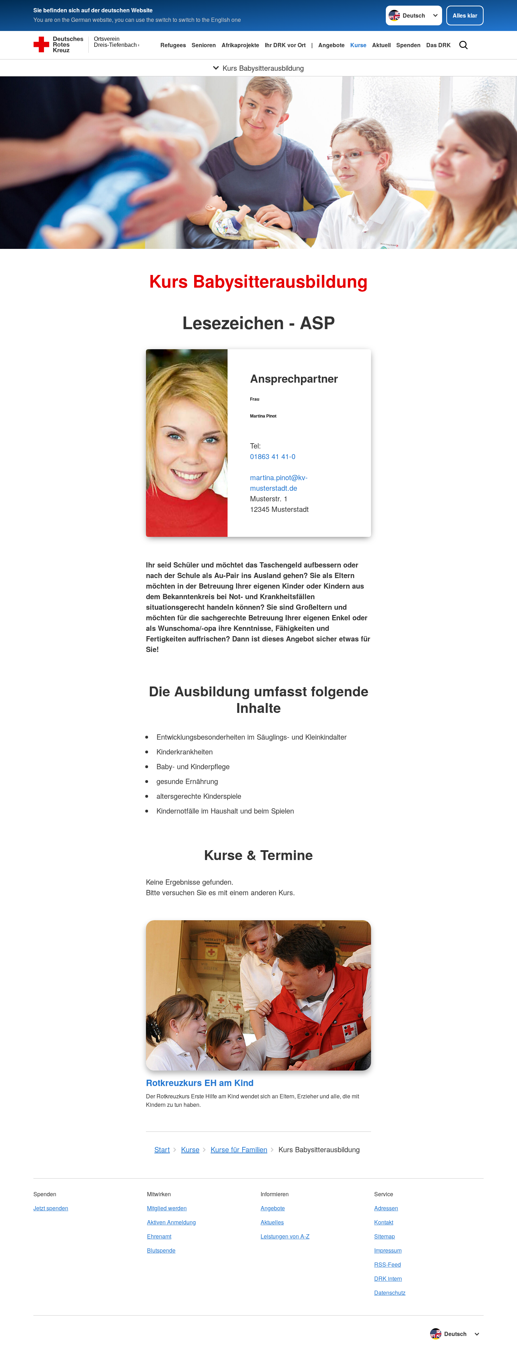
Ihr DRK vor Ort (285, 45)
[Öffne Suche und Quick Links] (463, 45)
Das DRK (438, 45)
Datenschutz (390, 1292)
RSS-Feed (387, 1264)
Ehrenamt (159, 1236)
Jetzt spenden (50, 1208)
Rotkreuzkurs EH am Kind (200, 1082)
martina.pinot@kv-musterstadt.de (279, 482)
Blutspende (161, 1250)
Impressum (388, 1250)
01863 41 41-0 (272, 456)
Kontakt (383, 1222)
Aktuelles (272, 1222)
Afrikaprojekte (240, 45)
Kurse (358, 45)
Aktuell (381, 45)
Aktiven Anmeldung (171, 1222)
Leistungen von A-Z (285, 1236)
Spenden (408, 45)
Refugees (173, 45)
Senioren (204, 45)
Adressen (386, 1208)
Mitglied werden (167, 1208)
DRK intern (388, 1278)
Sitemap (384, 1236)
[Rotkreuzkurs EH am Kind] (258, 995)
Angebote (331, 45)
